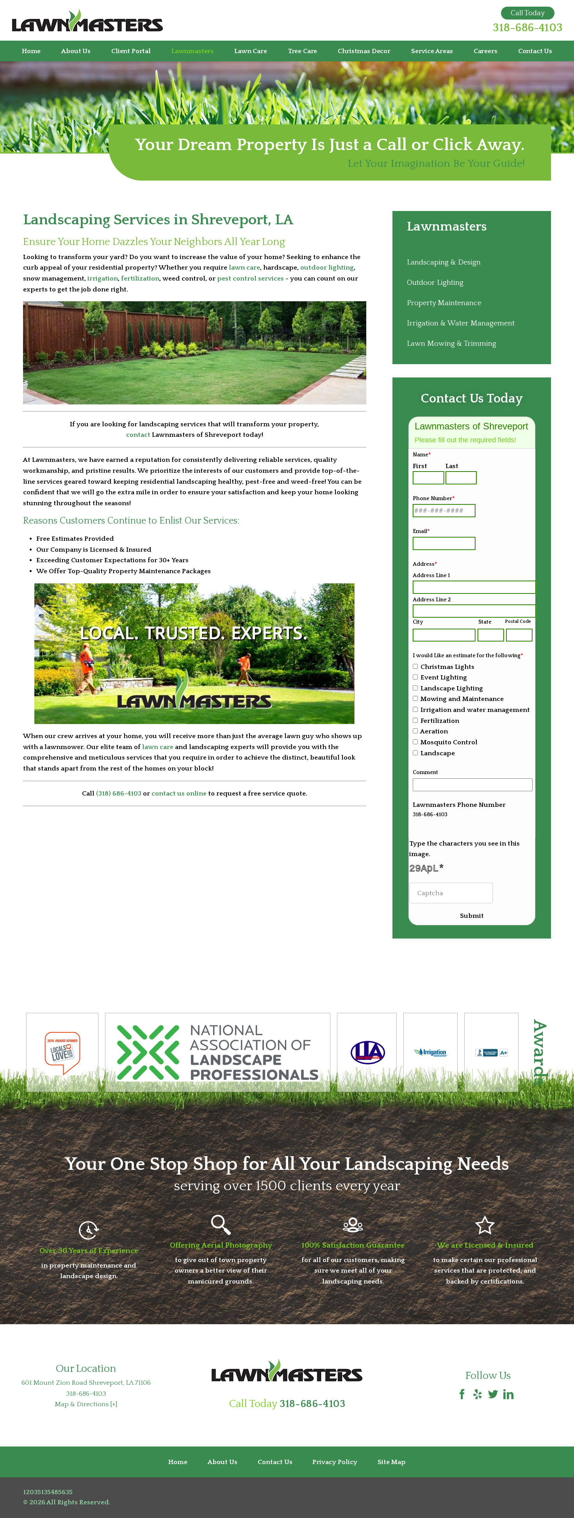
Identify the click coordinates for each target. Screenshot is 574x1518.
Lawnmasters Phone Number (459, 804)
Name (422, 455)
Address (425, 564)
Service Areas (432, 51)
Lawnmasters (192, 51)
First (420, 466)
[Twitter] (493, 1395)
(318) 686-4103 (118, 793)
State (485, 622)
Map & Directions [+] (86, 1404)
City (418, 622)
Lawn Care (250, 51)
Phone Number (434, 498)
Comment (425, 772)
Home (31, 51)
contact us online (179, 793)
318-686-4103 (528, 28)
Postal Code (518, 621)
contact (138, 434)
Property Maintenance (444, 303)
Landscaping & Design (444, 262)
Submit (472, 915)
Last (452, 466)
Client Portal (131, 51)
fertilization (140, 278)
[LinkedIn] (508, 1395)
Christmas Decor (364, 51)
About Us (76, 51)
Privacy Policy (334, 1462)
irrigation (102, 278)
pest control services (250, 278)
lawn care (244, 267)
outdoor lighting (327, 267)
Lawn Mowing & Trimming (451, 344)
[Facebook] (462, 1395)
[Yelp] (477, 1395)
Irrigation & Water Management (461, 323)
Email (421, 531)
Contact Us (535, 51)
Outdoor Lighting (435, 283)
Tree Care (302, 51)
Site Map (392, 1462)
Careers (485, 51)
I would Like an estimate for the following (468, 656)
